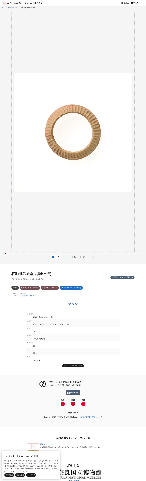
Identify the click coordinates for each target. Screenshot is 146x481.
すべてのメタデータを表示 (73, 365)
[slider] (5, 253)
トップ (4, 7)
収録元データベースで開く (121, 277)
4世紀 (32, 296)
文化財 (15, 288)
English (126, 3)
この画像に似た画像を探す (72, 288)
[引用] (70, 303)
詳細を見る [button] (20, 475)
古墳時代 (24, 296)
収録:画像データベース (49, 288)
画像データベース (13, 7)
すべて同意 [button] (31, 475)
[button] (136, 3)
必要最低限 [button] (9, 475)
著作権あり (74, 392)
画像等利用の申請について (91, 417)
